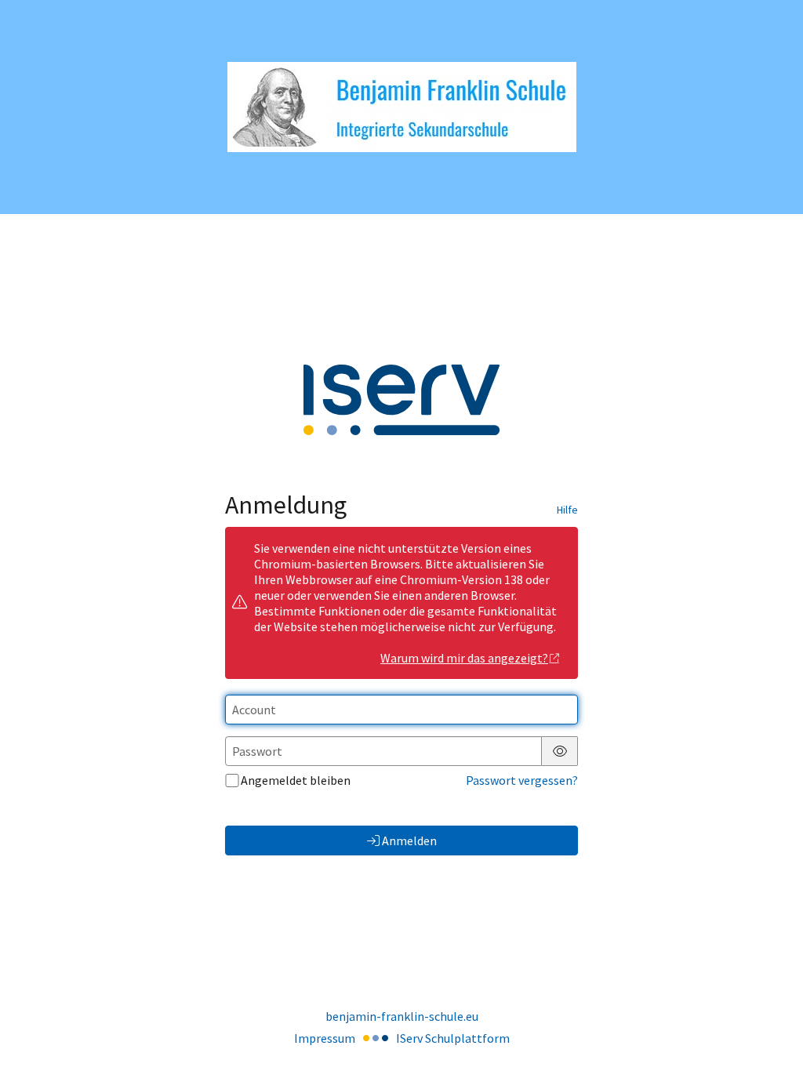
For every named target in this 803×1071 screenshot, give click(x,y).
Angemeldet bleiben (296, 780)
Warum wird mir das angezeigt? (464, 658)
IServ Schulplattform (453, 1038)
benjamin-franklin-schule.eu (401, 1016)
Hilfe (567, 510)
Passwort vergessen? (522, 780)
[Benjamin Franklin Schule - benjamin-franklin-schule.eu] (401, 107)
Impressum (324, 1038)
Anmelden (409, 840)
